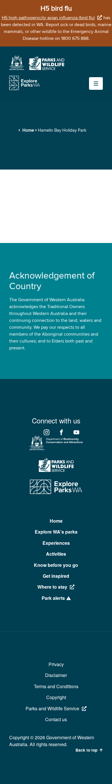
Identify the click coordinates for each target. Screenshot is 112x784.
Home (28, 130)
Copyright (56, 697)
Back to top (86, 750)
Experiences (56, 543)
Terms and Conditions (56, 686)
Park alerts (53, 598)
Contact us (56, 719)
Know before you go (56, 565)
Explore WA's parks (56, 531)
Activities (56, 553)
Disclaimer (56, 675)
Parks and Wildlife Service (52, 708)
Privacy (56, 664)
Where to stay (52, 586)
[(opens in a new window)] (16, 68)
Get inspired (56, 576)
